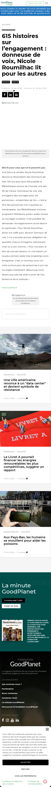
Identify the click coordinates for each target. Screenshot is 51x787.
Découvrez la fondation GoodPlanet (20, 707)
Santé (15, 82)
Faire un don (35, 3)
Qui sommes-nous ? (12, 684)
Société (6, 25)
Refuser (25, 769)
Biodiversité (11, 532)
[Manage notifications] (45, 782)
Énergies (9, 375)
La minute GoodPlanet (13, 702)
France (6, 82)
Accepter (25, 762)
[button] (47, 729)
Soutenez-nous (9, 698)
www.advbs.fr (9, 287)
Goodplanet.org (13, 600)
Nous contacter (9, 693)
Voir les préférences (25, 776)
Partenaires (8, 689)
